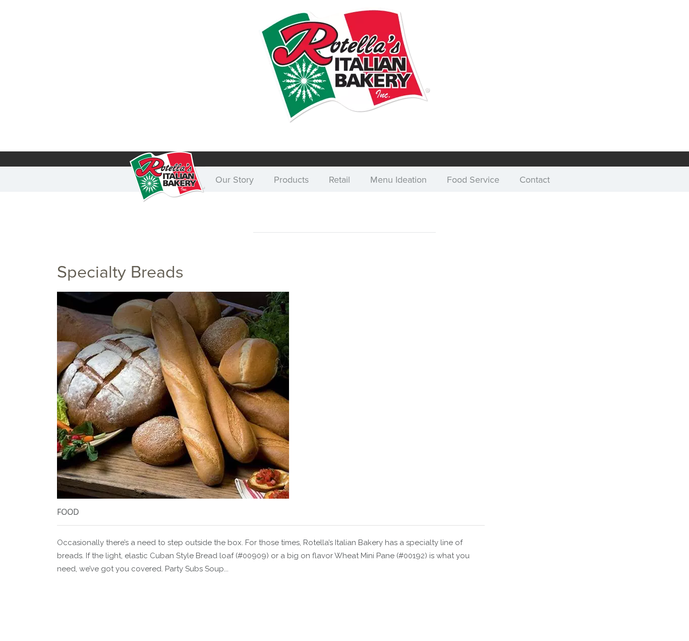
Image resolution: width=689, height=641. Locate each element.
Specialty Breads (120, 272)
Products (291, 179)
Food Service (473, 179)
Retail (339, 179)
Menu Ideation (398, 179)
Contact (535, 179)
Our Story (234, 179)
